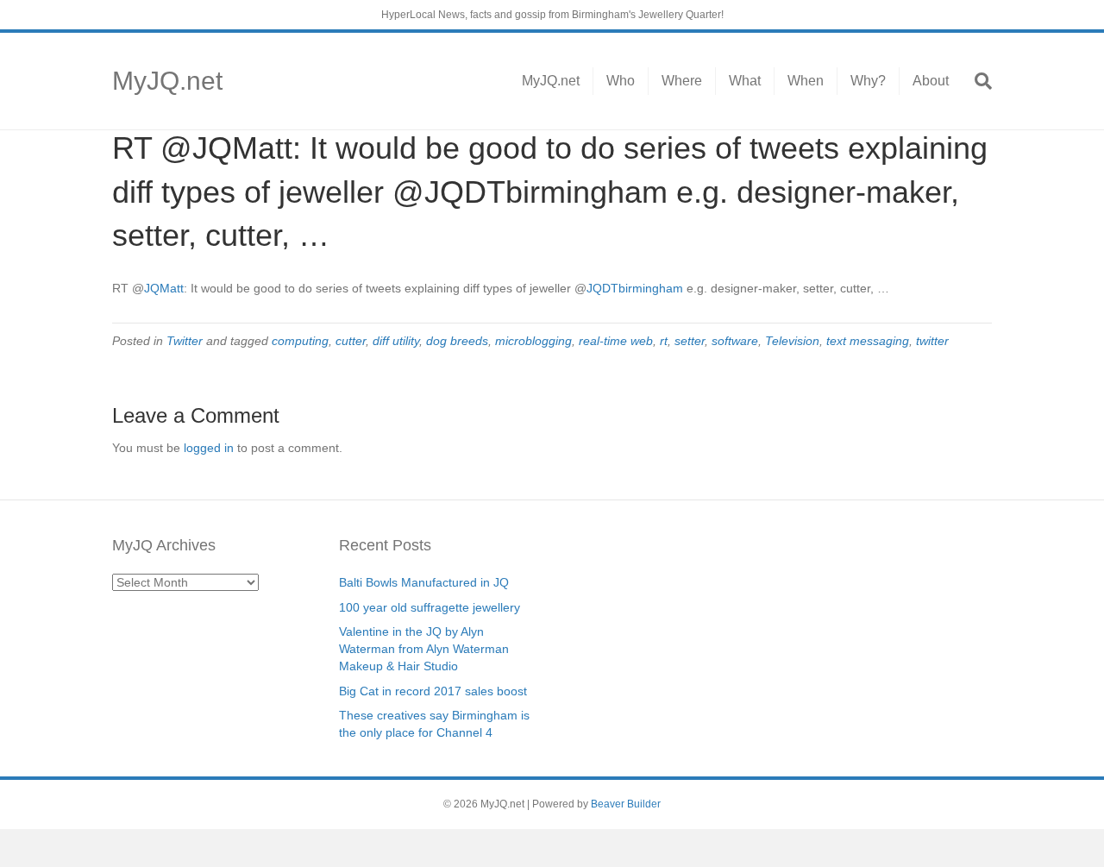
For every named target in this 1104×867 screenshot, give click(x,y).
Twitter (184, 341)
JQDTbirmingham (634, 288)
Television (792, 341)
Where (682, 80)
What (745, 80)
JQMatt (164, 288)
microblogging (533, 341)
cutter (351, 341)
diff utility (396, 341)
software (735, 341)
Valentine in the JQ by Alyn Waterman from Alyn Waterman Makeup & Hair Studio (424, 649)
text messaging (867, 341)
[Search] (977, 81)
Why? (868, 80)
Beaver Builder (626, 804)
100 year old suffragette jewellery (429, 607)
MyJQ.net (551, 80)
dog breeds (457, 341)
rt (664, 341)
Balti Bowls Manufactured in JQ (424, 582)
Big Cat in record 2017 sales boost (433, 691)
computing (300, 341)
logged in (209, 448)
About (931, 80)
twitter (932, 341)
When (805, 80)
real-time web (616, 341)
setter (689, 341)
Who (620, 80)
